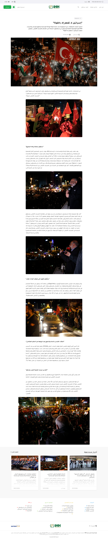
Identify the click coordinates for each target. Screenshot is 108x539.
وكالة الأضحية (48, 505)
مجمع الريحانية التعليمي (45, 511)
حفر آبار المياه (90, 507)
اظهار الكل (15, 452)
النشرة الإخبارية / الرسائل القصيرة (24, 509)
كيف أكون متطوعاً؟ (67, 510)
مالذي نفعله (93, 7)
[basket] (14, 7)
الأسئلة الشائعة (68, 509)
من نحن (101, 7)
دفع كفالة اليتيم (47, 507)
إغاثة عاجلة (91, 505)
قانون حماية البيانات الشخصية (67, 506)
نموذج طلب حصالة (47, 509)
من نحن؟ (29, 505)
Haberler (77, 18)
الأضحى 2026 (90, 511)
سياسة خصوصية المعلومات (64, 512)
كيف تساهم (84, 7)
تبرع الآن (7, 7)
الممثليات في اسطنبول (25, 507)
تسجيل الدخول (20, 7)
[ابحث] (78, 7)
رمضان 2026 (90, 509)
